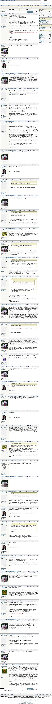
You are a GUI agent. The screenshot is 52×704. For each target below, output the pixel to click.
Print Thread (2, 11)
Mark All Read (10, 694)
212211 (37, 634)
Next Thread (28, 9)
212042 (37, 73)
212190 (37, 521)
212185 (37, 476)
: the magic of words (8, 0)
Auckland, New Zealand (4, 364)
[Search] (49, 7)
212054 (37, 88)
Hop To (5, 690)
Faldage (25, 88)
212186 (37, 491)
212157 (37, 381)
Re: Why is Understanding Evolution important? (11, 43)
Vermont (2, 71)
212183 (37, 460)
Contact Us (47, 3)
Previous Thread (10, 9)
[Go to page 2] (38, 12)
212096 (37, 210)
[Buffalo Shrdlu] (4, 67)
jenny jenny (24, 58)
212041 (37, 58)
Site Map (43, 3)
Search (38, 3)
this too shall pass (3, 474)
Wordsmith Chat (29, 701)
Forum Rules (3, 694)
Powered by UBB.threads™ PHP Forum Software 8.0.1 (26, 703)
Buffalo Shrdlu (24, 425)
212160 (37, 396)
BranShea (24, 257)
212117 (37, 276)
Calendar (23, 7)
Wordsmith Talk (3, 5)
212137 (37, 323)
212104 (37, 241)
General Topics (14, 5)
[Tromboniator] (4, 594)
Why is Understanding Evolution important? (10, 13)
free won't (23, 344)
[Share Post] (34, 58)
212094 (37, 195)
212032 (37, 13)
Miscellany (20, 5)
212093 (37, 179)
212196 (37, 571)
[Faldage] (4, 53)
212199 (37, 586)
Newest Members (42, 18)
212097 (37, 228)
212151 (37, 366)
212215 (37, 664)
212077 (37, 150)
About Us (29, 3)
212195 (37, 555)
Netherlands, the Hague (4, 239)
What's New (33, 3)
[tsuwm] (4, 470)
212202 (37, 619)
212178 (37, 441)
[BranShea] (4, 235)
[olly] (4, 360)
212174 (37, 425)
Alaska (2, 598)
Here (34, 397)
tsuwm (25, 491)
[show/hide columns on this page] (51, 7)
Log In (50, 5)
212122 (37, 304)
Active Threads (29, 7)
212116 (37, 257)
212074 (37, 121)
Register (45, 5)
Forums (8, 5)
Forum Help (41, 694)
